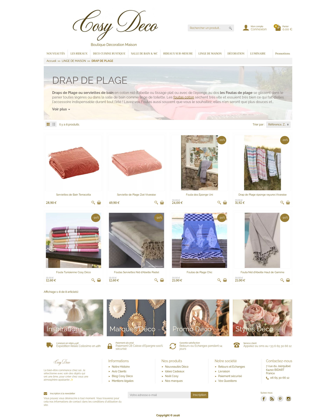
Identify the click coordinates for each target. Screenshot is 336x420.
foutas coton (183, 97)
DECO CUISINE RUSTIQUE (109, 53)
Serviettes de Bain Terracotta (73, 194)
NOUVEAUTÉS (56, 53)
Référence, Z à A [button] (278, 124)
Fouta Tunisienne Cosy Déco (73, 272)
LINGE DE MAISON (210, 53)
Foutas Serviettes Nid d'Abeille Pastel (136, 272)
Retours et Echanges (231, 366)
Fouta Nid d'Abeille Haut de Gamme (262, 272)
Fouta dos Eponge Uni (199, 194)
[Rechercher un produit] (230, 28)
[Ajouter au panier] (99, 203)
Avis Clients (119, 371)
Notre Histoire (121, 366)
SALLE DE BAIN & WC (144, 53)
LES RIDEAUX (79, 53)
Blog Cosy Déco (122, 376)
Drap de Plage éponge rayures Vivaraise (263, 194)
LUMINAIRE (257, 53)
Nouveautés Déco (176, 366)
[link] (264, 399)
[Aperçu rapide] (93, 203)
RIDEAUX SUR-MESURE (178, 53)
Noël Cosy (171, 376)
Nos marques (174, 381)
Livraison (224, 371)
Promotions (282, 53)
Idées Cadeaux (174, 371)
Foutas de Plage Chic (199, 272)
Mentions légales (123, 381)
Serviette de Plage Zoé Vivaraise (136, 194)
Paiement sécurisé (230, 376)
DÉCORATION (235, 53)
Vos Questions (227, 381)
